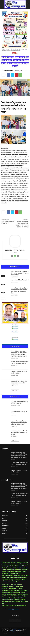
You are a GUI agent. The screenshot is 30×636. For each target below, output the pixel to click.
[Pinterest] (16, 75)
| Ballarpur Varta (16, 629)
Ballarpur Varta (9, 70)
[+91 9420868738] (12, 257)
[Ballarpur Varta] (3, 70)
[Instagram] (15, 620)
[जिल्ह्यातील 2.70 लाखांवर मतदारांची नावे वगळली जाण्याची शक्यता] (6, 374)
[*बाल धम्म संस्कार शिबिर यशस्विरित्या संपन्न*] (5, 282)
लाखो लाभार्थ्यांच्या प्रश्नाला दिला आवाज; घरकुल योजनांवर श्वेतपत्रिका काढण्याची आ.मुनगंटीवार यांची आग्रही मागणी (19, 422)
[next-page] (5, 298)
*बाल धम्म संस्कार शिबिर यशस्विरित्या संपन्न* (20, 280)
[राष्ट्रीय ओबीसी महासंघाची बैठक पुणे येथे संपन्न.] (6, 414)
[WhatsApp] (20, 75)
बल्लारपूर (7, 49)
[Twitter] (12, 75)
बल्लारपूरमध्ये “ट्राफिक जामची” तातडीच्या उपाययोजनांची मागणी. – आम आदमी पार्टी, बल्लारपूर (19, 432)
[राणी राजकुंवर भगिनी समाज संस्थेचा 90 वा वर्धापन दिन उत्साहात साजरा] (6, 404)
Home (3, 49)
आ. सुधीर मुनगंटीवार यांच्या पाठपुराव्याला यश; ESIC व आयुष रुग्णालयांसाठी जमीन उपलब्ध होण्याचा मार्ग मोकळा (20, 273)
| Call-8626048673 (19, 631)
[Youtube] (19, 620)
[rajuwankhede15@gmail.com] (17, 257)
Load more (14, 390)
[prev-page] (2, 298)
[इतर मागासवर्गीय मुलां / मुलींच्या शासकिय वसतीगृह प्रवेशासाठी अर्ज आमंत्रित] (6, 384)
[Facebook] (8, 75)
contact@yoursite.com (14, 609)
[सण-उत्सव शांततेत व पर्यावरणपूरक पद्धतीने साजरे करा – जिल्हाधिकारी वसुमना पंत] (6, 364)
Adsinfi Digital (12, 631)
